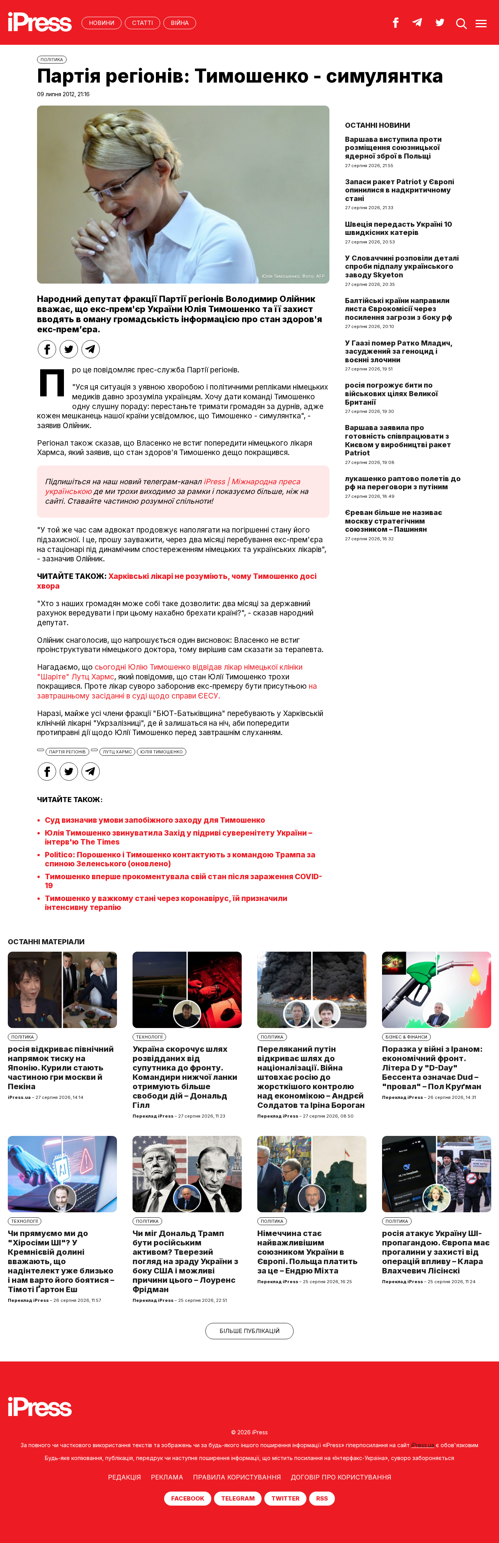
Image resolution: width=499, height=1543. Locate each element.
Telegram (238, 1498)
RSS (322, 1498)
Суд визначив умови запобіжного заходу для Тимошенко (155, 820)
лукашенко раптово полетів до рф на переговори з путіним (403, 482)
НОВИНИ (101, 22)
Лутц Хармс (117, 752)
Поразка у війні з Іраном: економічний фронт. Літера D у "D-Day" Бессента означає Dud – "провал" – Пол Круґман (432, 1067)
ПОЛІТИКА (52, 59)
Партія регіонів (67, 752)
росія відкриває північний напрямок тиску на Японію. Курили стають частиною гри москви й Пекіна (61, 1067)
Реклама (167, 1477)
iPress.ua (422, 1445)
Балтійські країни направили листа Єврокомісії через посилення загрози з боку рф (398, 308)
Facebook (187, 1498)
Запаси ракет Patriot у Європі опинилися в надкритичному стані (399, 190)
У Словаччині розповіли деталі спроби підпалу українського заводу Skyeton (402, 266)
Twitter (285, 1498)
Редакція (124, 1477)
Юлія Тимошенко (161, 752)
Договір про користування (341, 1477)
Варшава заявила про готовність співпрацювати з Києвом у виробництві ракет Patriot (398, 440)
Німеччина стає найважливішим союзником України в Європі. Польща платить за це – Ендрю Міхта (307, 1252)
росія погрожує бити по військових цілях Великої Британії (391, 393)
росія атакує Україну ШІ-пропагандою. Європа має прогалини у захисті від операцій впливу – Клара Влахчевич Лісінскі (436, 1252)
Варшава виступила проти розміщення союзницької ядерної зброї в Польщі (393, 147)
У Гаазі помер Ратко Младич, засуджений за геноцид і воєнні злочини (398, 351)
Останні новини (377, 125)
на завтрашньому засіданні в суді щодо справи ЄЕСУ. (177, 691)
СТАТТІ (142, 22)
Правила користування (237, 1477)
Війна (180, 22)
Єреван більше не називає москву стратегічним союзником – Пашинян (393, 520)
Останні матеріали (46, 942)
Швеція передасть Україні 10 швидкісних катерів (398, 228)
